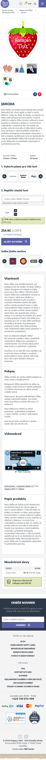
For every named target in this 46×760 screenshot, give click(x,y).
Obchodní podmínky (23, 683)
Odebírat (21, 625)
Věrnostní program (23, 652)
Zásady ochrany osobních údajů (23, 686)
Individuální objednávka (23, 649)
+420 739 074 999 (23, 698)
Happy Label (9, 489)
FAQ (23, 668)
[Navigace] (42, 3)
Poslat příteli (12, 94)
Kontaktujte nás (23, 672)
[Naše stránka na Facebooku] (20, 736)
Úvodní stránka (7, 10)
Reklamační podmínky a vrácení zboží (23, 679)
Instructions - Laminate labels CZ (19, 486)
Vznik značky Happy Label (23, 645)
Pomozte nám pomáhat (23, 656)
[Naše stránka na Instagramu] (26, 736)
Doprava (23, 676)
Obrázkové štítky (8, 12)
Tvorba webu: (23, 749)
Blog (23, 641)
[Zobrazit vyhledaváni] (35, 3)
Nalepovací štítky (26, 10)
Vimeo (21, 489)
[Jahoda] (13, 261)
